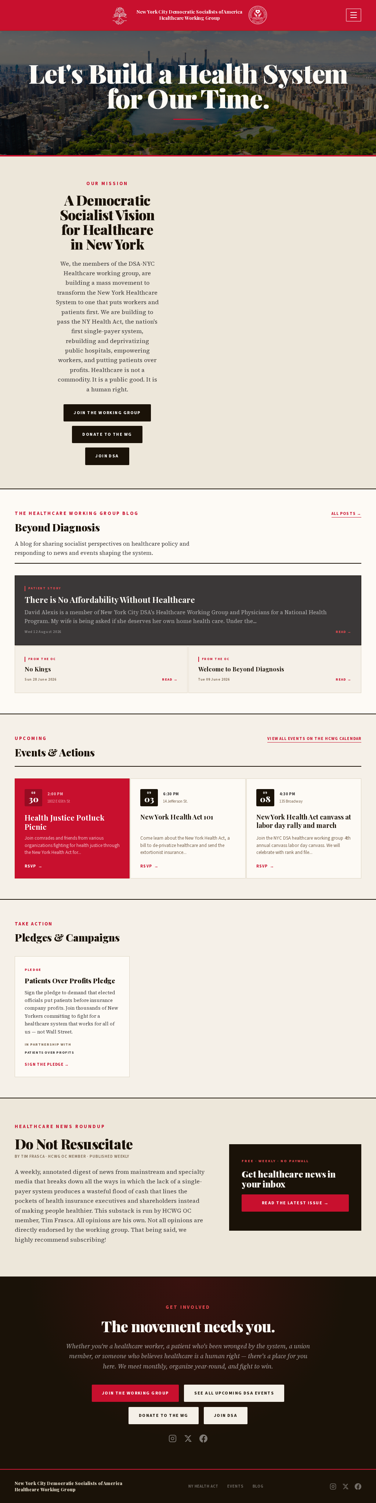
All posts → (346, 513)
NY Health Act (203, 1486)
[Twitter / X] (188, 1438)
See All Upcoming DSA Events (234, 1393)
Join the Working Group (107, 413)
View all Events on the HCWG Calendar (314, 738)
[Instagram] (173, 1438)
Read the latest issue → (295, 1203)
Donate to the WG (107, 434)
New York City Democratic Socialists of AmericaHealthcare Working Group (189, 14)
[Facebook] (203, 1438)
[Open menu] (353, 15)
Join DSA (107, 456)
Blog (258, 1486)
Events (235, 1486)
